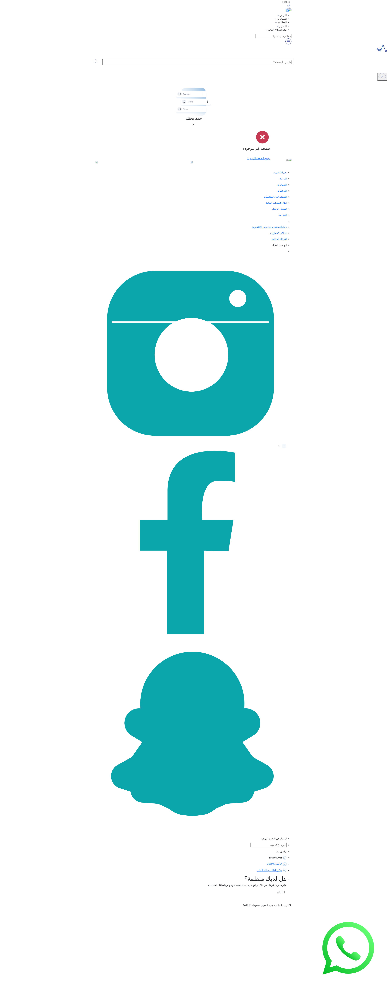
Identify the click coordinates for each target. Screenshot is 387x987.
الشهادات (282, 184)
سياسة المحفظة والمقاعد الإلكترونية (147, 899)
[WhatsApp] (348, 948)
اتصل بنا (283, 215)
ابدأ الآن (281, 892)
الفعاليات (282, 190)
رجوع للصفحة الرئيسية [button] (258, 158)
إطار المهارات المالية (276, 202)
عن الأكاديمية (280, 172)
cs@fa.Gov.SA (274, 864)
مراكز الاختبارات (278, 233)
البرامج (283, 178)
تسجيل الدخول (279, 208)
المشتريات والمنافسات (275, 196)
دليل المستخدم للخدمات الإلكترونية (269, 227)
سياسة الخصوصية (228, 899)
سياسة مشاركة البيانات (179, 899)
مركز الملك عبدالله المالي (269, 870)
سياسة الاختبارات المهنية (279, 899)
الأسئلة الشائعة (279, 239)
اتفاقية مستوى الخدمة (205, 899)
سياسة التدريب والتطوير (252, 899)
